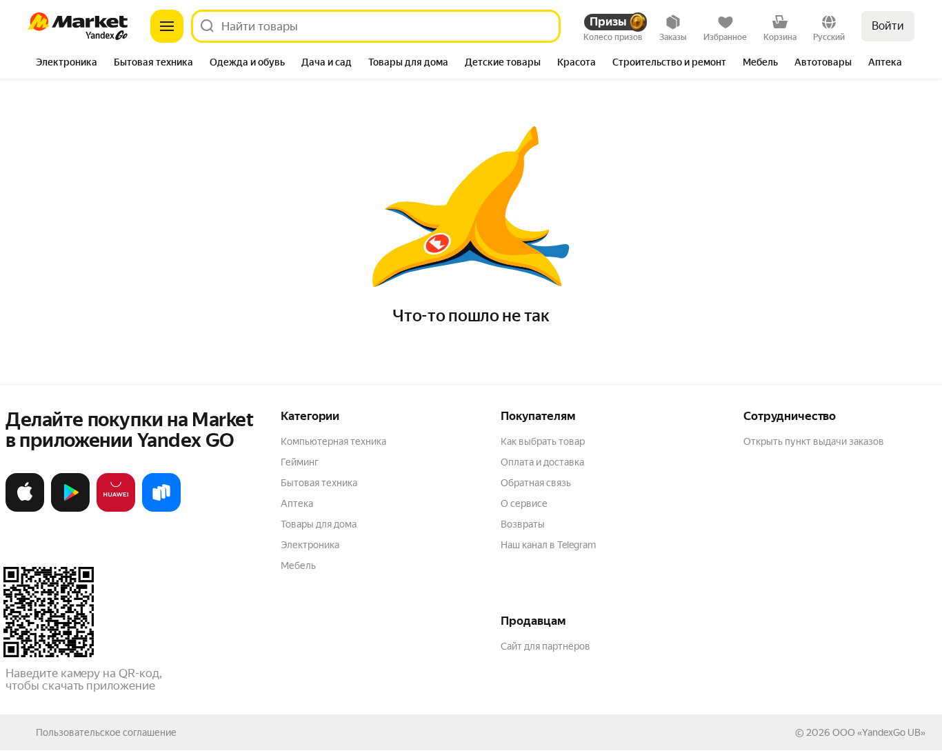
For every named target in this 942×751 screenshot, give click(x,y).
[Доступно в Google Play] (70, 509)
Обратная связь (536, 482)
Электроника (310, 544)
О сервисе (524, 503)
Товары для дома (319, 524)
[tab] (67, 63)
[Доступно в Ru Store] (161, 509)
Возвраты (523, 524)
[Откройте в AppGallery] (116, 509)
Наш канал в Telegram (548, 544)
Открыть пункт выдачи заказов (813, 441)
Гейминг (300, 462)
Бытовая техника (319, 482)
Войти (888, 25)
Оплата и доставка (542, 462)
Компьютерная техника (333, 441)
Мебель (298, 565)
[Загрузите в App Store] (25, 509)
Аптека (297, 503)
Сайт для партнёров (545, 646)
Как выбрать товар (543, 441)
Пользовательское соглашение (106, 732)
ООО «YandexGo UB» (878, 732)
